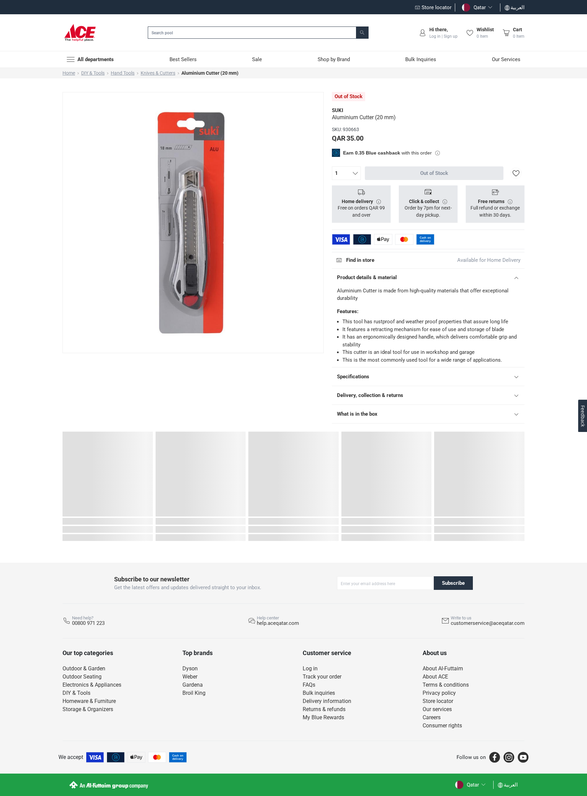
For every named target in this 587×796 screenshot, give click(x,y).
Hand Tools (123, 73)
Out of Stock (434, 173)
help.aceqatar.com (278, 623)
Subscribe (453, 583)
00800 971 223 (88, 623)
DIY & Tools (93, 73)
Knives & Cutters (158, 73)
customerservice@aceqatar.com (487, 623)
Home (69, 73)
